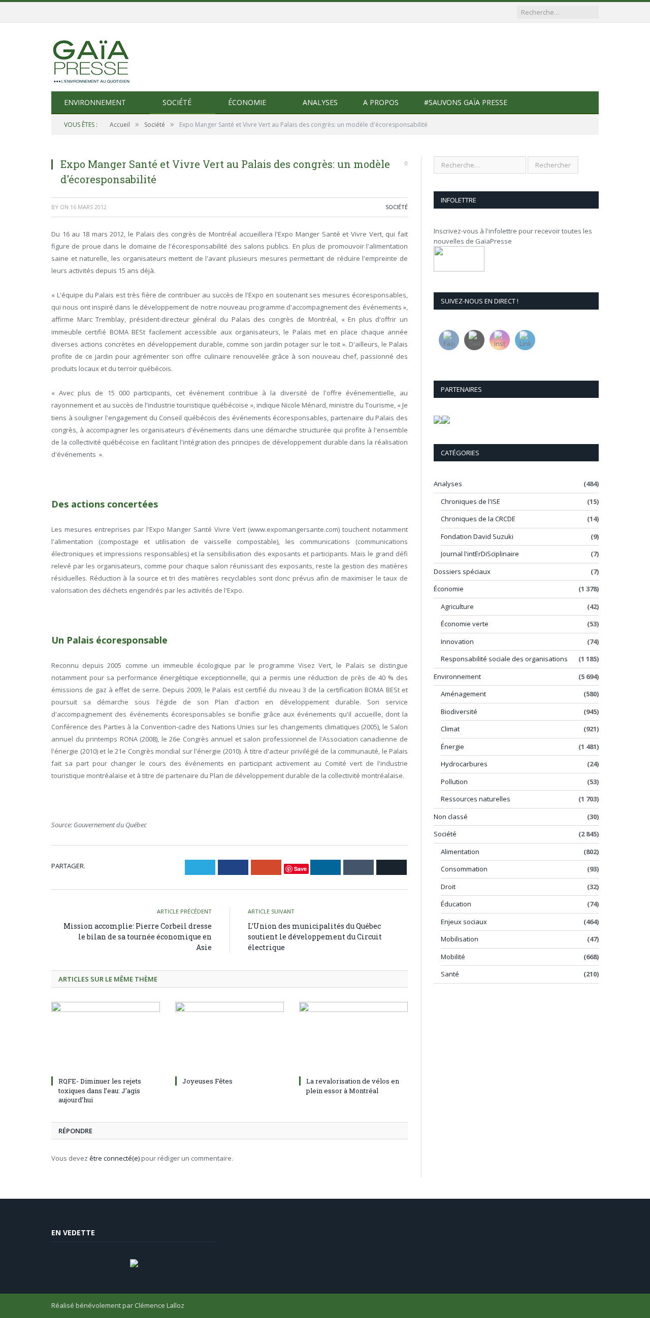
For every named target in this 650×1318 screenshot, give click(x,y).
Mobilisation (459, 938)
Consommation (464, 868)
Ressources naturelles (475, 798)
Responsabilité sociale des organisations (504, 658)
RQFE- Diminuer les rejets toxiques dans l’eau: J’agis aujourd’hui (99, 1090)
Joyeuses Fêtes (207, 1081)
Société (176, 102)
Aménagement (463, 693)
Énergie (452, 746)
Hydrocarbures (464, 763)
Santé (450, 973)
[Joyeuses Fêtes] (229, 1037)
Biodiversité (459, 711)
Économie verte (465, 623)
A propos (381, 102)
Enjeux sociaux (464, 921)
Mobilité (453, 956)
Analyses (320, 102)
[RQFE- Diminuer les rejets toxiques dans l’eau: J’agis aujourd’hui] (105, 1037)
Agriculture (457, 606)
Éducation (456, 903)
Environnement (95, 102)
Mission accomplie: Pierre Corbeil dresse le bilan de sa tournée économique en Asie (137, 936)
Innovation (457, 641)
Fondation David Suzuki (477, 536)
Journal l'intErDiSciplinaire (480, 553)
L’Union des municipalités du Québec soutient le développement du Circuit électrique (315, 936)
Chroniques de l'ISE (470, 501)
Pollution (454, 781)
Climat (450, 728)
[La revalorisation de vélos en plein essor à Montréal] (353, 1037)
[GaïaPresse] (92, 57)
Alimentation (460, 851)
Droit (448, 886)
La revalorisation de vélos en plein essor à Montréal (352, 1085)
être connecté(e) (114, 1158)
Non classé (451, 816)
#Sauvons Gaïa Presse (465, 102)
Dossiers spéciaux (462, 571)
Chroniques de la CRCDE (478, 518)
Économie (247, 102)
